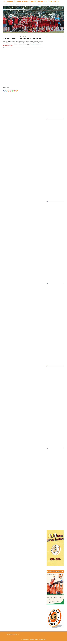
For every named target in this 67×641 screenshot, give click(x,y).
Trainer (39, 4)
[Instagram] (14, 89)
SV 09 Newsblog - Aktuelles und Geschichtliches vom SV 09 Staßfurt (31, 1)
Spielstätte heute (55, 4)
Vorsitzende (23, 4)
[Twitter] (6, 89)
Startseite (6, 4)
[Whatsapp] (12, 89)
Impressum (17, 634)
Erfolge (17, 4)
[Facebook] (4, 89)
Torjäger (34, 4)
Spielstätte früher (46, 4)
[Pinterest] (10, 89)
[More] (17, 89)
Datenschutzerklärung (11, 634)
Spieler (28, 4)
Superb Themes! (43, 639)
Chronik (12, 4)
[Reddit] (8, 89)
